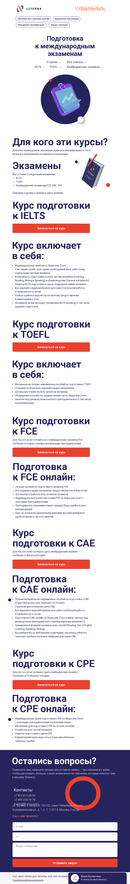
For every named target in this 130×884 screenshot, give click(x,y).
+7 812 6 (19, 795)
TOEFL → (55, 67)
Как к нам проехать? (26, 816)
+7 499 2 (19, 799)
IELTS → (40, 67)
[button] (51, 228)
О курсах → (53, 62)
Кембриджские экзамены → (85, 67)
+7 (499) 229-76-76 (90, 10)
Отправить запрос (65, 863)
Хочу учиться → (76, 62)
